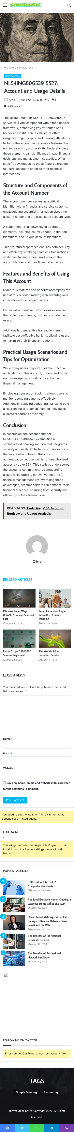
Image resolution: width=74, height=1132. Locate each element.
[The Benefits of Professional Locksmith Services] (14, 941)
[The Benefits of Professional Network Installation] (14, 958)
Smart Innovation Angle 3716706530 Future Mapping (52, 614)
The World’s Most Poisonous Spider (49, 653)
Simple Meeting (26, 1092)
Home (11, 67)
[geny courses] (25, 5)
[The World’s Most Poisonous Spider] (55, 639)
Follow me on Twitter (20, 1040)
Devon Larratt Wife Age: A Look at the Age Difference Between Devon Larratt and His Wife (48, 921)
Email (7, 753)
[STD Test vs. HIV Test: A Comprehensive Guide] (14, 887)
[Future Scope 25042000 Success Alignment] (19, 639)
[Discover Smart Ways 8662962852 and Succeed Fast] (19, 598)
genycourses (25, 67)
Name (8, 738)
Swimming (51, 1092)
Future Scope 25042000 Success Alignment (17, 653)
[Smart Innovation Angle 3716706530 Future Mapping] (55, 598)
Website (8, 768)
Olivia (12, 99)
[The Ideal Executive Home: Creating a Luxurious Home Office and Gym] (14, 905)
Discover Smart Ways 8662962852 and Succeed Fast (18, 614)
